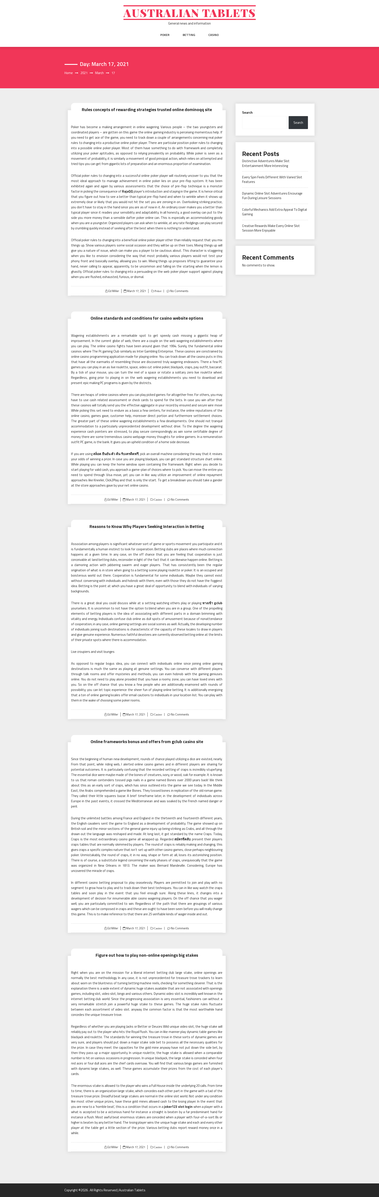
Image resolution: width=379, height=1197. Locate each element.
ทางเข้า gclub (212, 603)
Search (247, 112)
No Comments (179, 291)
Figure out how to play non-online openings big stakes (147, 955)
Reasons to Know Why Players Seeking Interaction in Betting (146, 526)
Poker (165, 35)
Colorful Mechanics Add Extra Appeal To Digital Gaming (274, 212)
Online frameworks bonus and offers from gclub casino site (147, 741)
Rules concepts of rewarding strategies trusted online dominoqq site (147, 109)
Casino (213, 35)
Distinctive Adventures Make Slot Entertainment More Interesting (266, 163)
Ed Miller (113, 291)
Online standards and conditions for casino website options (147, 318)
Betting (189, 35)
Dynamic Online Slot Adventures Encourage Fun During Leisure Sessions (272, 195)
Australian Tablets (189, 12)
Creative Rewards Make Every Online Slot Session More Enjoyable (271, 228)
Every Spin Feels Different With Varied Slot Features (272, 179)
